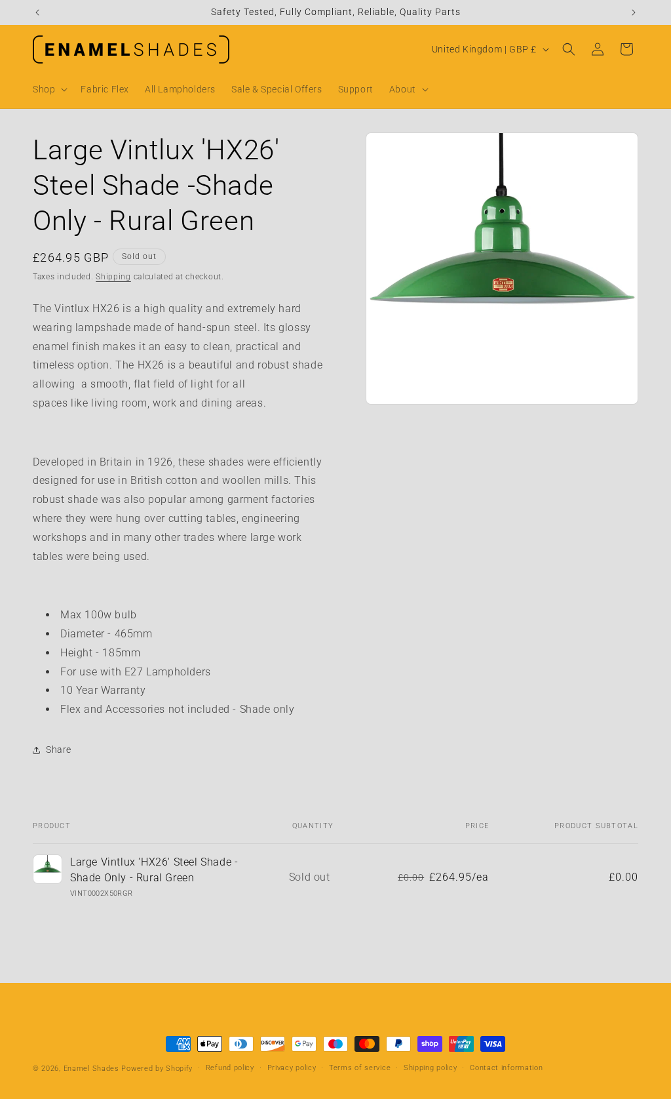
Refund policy (230, 1068)
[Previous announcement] (37, 12)
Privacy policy (291, 1068)
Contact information (506, 1068)
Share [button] (58, 749)
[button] (49, 89)
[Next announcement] (633, 12)
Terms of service (360, 1068)
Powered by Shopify (157, 1068)
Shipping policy (430, 1068)
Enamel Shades (91, 1068)
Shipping (113, 276)
